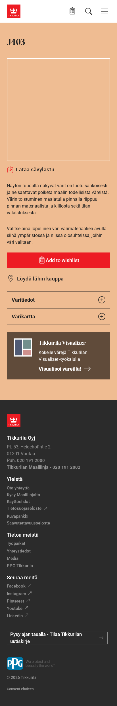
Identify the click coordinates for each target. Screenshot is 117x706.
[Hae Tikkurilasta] (88, 11)
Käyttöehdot (18, 501)
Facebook (16, 586)
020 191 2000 (31, 460)
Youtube (14, 608)
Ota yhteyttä (18, 488)
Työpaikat (16, 543)
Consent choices (20, 689)
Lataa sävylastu (35, 169)
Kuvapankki (17, 516)
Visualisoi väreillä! (60, 369)
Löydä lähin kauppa (40, 279)
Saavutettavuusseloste (28, 523)
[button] (72, 11)
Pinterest (15, 601)
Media (12, 558)
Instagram (16, 593)
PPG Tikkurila (20, 565)
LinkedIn (15, 615)
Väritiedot (23, 300)
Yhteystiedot (19, 551)
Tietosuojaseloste (24, 508)
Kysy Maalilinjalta (23, 494)
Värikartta (23, 316)
